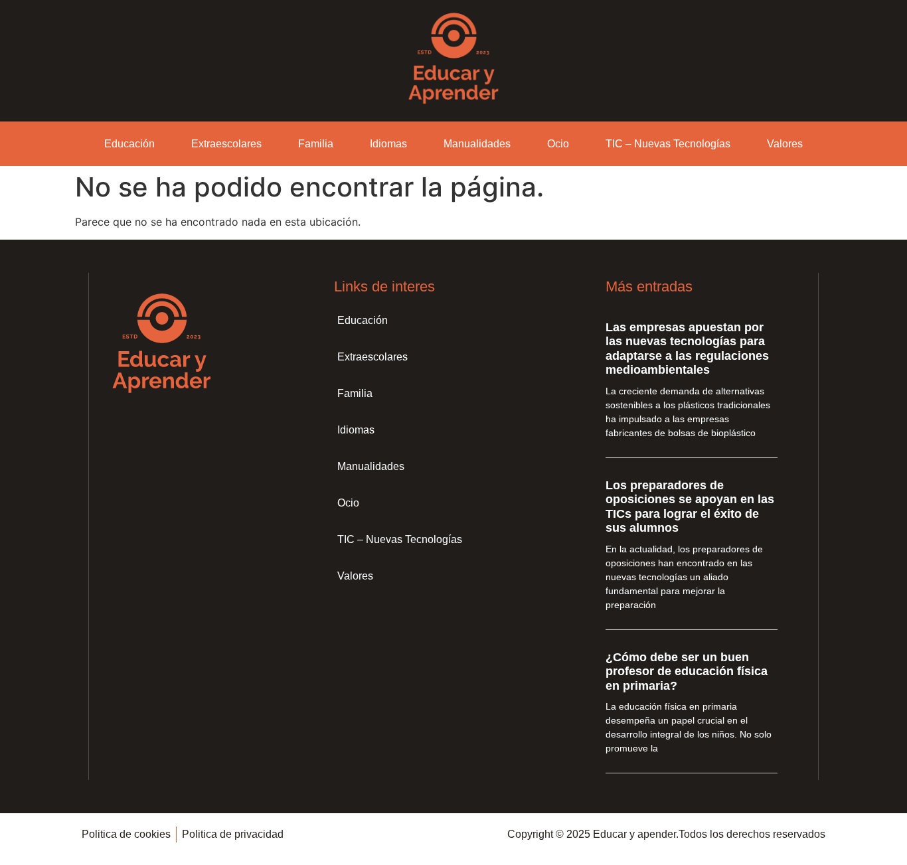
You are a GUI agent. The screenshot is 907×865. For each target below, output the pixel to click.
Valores (785, 143)
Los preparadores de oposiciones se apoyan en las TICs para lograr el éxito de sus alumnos (690, 507)
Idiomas (388, 143)
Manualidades (477, 143)
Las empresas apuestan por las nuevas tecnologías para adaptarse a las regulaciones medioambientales (687, 349)
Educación (129, 143)
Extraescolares (226, 143)
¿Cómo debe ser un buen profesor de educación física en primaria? (687, 671)
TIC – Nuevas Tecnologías (668, 143)
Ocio (558, 143)
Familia (315, 143)
